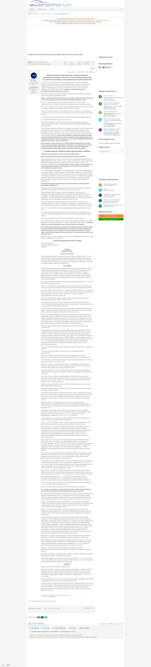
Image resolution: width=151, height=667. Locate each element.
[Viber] (102, 67)
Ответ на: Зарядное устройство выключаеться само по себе (112, 129)
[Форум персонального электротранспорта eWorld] (50, 3)
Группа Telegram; (60, 595)
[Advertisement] (75, 38)
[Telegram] (100, 67)
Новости (52, 9)
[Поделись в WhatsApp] (94, 72)
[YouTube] (104, 67)
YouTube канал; (52, 595)
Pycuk (106, 197)
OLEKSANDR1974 (54, 631)
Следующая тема (89, 608)
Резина (105, 189)
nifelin (106, 116)
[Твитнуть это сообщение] (92, 72)
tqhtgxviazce (108, 202)
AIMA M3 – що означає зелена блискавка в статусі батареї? (112, 200)
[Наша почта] (109, 67)
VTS (30, 601)
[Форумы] (29, 13)
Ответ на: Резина (108, 95)
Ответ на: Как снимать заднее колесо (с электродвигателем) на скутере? (113, 120)
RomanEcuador (108, 134)
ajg (105, 126)
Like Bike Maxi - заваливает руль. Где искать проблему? (112, 195)
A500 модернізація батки (110, 111)
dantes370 (39, 601)
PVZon (106, 100)
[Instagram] (108, 67)
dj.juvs (106, 206)
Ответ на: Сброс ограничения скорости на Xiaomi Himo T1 (112, 103)
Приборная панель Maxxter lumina (113, 205)
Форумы (31, 9)
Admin (42, 64)
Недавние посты (42, 9)
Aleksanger (33, 601)
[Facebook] (106, 67)
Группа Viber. (67, 595)
